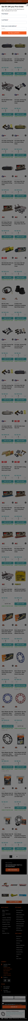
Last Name (5, 20)
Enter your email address (9, 26)
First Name (5, 13)
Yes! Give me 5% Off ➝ (14, 32)
